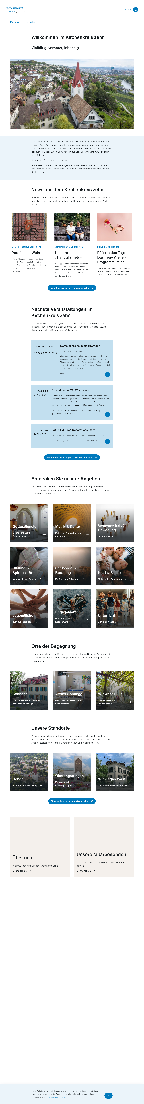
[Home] (7, 22)
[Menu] (135, 9)
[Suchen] (128, 9)
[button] (107, 374)
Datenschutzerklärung (58, 1097)
